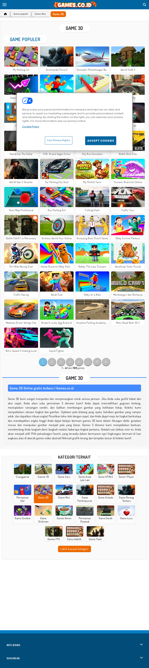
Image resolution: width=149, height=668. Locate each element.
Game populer (21, 14)
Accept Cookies (100, 140)
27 (97, 361)
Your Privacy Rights (58, 140)
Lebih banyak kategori (74, 549)
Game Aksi (40, 14)
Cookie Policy (30, 126)
